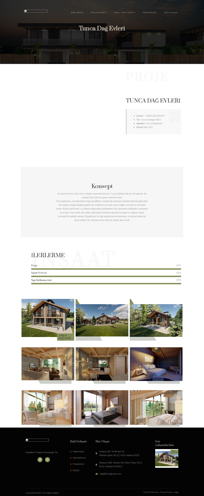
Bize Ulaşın (171, 12)
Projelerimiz (98, 12)
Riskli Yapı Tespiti (124, 12)
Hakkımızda (150, 12)
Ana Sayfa (77, 12)
